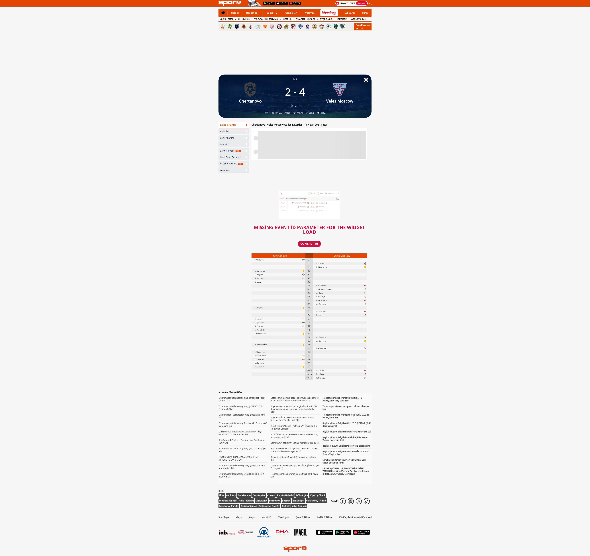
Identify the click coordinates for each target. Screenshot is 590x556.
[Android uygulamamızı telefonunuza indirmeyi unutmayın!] (268, 4)
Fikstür (359, 28)
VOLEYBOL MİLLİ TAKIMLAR (266, 19)
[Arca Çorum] (279, 26)
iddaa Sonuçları (299, 506)
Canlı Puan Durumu (230, 157)
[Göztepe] (265, 26)
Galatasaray (261, 500)
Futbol (235, 12)
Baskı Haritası (230, 150)
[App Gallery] (361, 533)
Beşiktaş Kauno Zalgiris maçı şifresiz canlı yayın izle (347, 431)
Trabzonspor (298, 500)
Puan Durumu (363, 25)
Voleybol (310, 12)
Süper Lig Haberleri (228, 500)
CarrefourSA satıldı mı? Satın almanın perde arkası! (295, 443)
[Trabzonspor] (307, 26)
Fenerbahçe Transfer (229, 506)
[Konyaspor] (328, 26)
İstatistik (224, 144)
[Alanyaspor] (286, 26)
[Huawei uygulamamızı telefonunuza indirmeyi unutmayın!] (294, 4)
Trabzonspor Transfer (269, 506)
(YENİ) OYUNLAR (358, 19)
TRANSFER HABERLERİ (305, 19)
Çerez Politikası (303, 517)
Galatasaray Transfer (316, 500)
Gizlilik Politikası (324, 517)
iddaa (221, 495)
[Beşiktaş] (251, 26)
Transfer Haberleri (285, 495)
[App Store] (324, 533)
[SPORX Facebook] (342, 501)
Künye (239, 517)
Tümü (365, 12)
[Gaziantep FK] (293, 26)
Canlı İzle (285, 506)
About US (266, 517)
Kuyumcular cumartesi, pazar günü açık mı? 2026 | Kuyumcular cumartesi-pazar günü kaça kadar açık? (294, 409)
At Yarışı (350, 12)
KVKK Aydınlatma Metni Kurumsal (355, 517)
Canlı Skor (291, 12)
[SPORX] (295, 549)
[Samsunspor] (272, 26)
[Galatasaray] (222, 26)
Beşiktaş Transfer (249, 506)
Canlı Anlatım (227, 137)
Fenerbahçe (274, 500)
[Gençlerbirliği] (243, 26)
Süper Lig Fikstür (318, 495)
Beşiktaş (286, 500)
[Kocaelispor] (335, 26)
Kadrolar (224, 131)
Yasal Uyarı (283, 517)
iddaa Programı (246, 500)
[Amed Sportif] (229, 26)
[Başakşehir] (236, 26)
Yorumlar (225, 170)
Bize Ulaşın (223, 517)
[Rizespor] (258, 26)
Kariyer (252, 517)
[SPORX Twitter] (358, 501)
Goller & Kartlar (228, 124)
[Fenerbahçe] (314, 26)
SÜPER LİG (287, 19)
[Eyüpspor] (321, 26)
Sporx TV (272, 12)
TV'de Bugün (302, 495)
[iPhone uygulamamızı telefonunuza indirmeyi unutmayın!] (281, 4)
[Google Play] (343, 533)
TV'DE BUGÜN (326, 19)
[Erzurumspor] (342, 26)
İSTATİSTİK (341, 19)
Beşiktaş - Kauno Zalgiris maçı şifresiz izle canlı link (346, 446)
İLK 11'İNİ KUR (244, 19)
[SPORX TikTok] (366, 501)
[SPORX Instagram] (350, 501)
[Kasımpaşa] (300, 26)
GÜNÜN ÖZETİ (226, 19)
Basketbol (252, 12)
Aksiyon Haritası (231, 163)
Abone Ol (361, 3)
